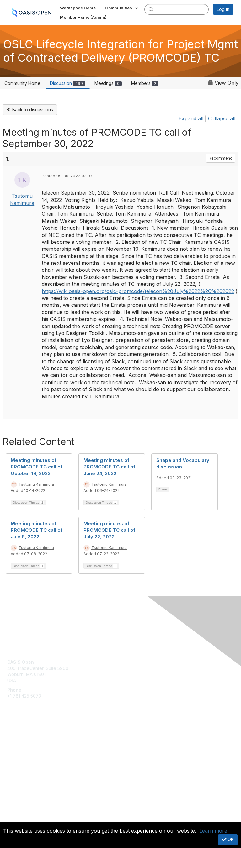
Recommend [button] (221, 158)
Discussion (66, 83)
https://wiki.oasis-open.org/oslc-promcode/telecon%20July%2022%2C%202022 (138, 291)
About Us (16, 812)
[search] (151, 9)
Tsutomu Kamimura (36, 484)
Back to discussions (32, 109)
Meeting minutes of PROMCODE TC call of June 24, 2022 (109, 466)
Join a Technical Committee (35, 755)
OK (230, 839)
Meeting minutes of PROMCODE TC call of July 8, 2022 (36, 530)
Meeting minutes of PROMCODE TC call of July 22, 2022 (109, 530)
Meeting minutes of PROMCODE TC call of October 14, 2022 (36, 466)
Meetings (107, 83)
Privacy (15, 818)
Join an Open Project (29, 746)
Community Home (22, 83)
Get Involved (20, 737)
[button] (122, 8)
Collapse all (221, 118)
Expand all (191, 118)
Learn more (213, 831)
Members (143, 83)
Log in (223, 9)
